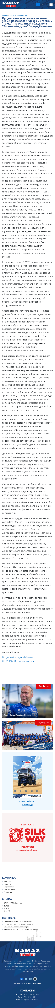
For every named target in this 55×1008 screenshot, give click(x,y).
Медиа (5, 15)
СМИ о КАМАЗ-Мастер (18, 15)
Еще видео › (43, 723)
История (7, 881)
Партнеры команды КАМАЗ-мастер (18, 924)
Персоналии (9, 887)
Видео (6, 905)
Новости (7, 884)
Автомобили (9, 889)
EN (42, 4)
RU (38, 4)
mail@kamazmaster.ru (30, 999)
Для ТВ (7, 911)
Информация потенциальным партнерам (21, 929)
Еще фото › (44, 686)
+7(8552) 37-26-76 (30, 997)
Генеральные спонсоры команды (18, 921)
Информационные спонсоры (16, 927)
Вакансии (8, 892)
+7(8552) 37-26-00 (31, 994)
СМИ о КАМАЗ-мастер (13, 903)
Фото (6, 908)
